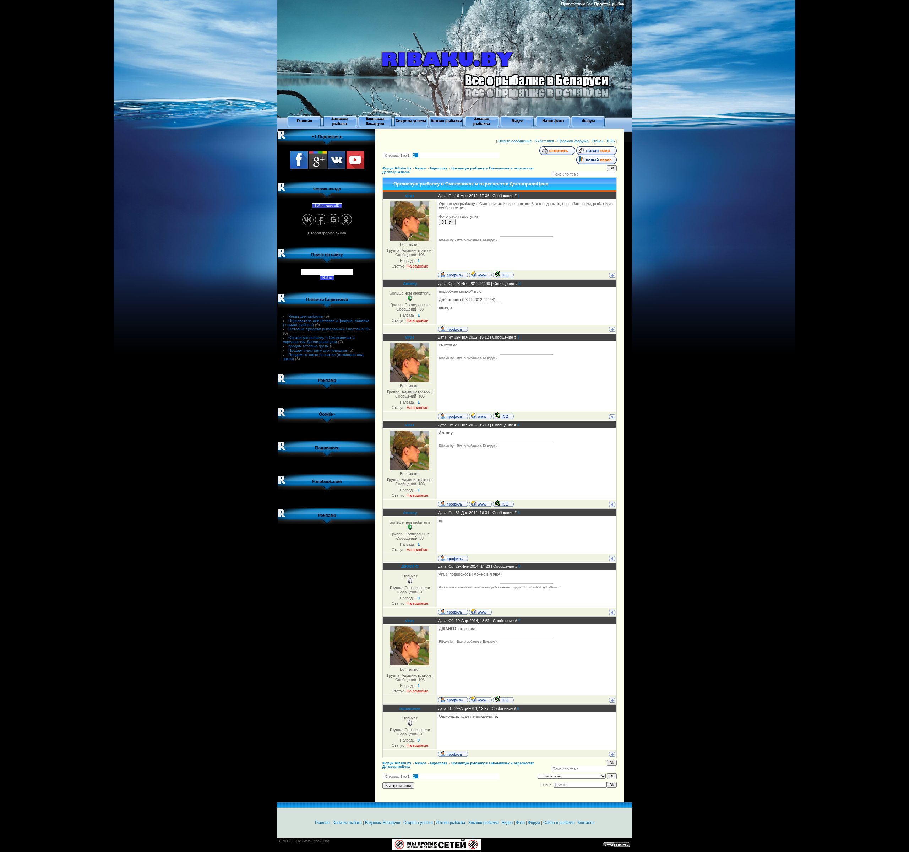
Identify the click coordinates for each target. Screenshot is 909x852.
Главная (568, 8)
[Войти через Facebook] (320, 219)
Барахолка (438, 168)
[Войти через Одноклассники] (346, 219)
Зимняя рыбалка (483, 822)
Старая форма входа (327, 233)
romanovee (409, 708)
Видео (507, 822)
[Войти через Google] (333, 219)
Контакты (586, 822)
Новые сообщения (515, 141)
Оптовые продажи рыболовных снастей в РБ (329, 329)
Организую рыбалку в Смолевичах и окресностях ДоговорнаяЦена (319, 339)
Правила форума (573, 141)
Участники (544, 141)
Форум (534, 822)
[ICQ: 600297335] (503, 274)
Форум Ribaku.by (396, 168)
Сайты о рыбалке (559, 822)
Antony (410, 283)
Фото (520, 822)
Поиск (597, 141)
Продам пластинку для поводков (317, 350)
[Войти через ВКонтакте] (308, 219)
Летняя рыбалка (450, 822)
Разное (420, 168)
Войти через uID (327, 205)
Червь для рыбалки (305, 316)
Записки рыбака (347, 822)
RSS (620, 8)
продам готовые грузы (308, 346)
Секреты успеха (418, 822)
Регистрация (589, 8)
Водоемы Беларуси (382, 822)
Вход (608, 8)
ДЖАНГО (410, 566)
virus (409, 196)
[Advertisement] (327, 636)
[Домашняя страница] (480, 274)
